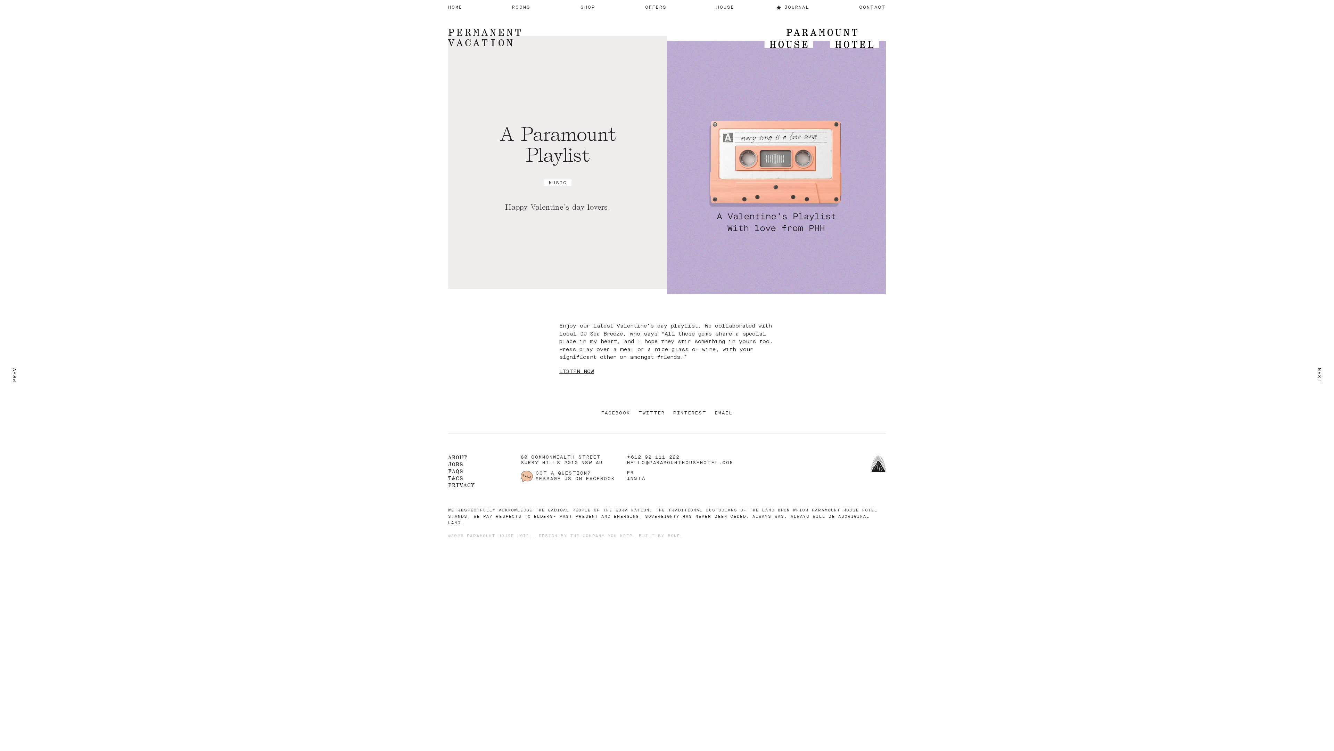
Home (455, 7)
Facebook (615, 413)
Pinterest (690, 413)
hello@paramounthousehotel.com (680, 463)
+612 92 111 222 (653, 457)
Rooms (521, 7)
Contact (872, 7)
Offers (656, 7)
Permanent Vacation (485, 37)
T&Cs (455, 478)
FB (630, 473)
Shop (587, 7)
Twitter (652, 413)
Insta (636, 478)
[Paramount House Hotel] (822, 39)
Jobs (455, 464)
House (725, 7)
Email (724, 413)
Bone (674, 536)
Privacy (461, 485)
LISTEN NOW (576, 371)
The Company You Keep (601, 536)
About (457, 457)
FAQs (455, 471)
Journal (796, 7)
